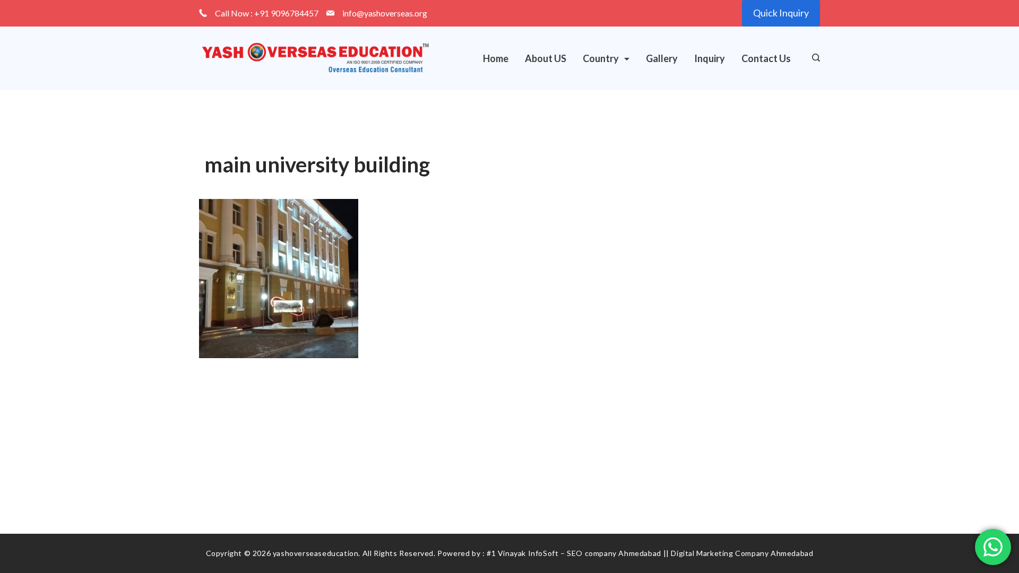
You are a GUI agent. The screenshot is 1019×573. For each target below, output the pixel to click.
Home (495, 58)
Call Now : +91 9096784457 (266, 13)
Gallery (662, 58)
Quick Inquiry (781, 13)
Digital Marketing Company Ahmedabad (742, 553)
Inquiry (709, 58)
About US (545, 58)
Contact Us (766, 58)
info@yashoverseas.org (384, 13)
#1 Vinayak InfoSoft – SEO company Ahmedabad (574, 553)
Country (601, 58)
